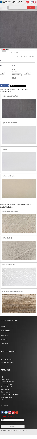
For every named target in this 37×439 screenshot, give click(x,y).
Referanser (4, 335)
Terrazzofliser (5, 379)
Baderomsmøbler (6, 397)
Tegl (2, 377)
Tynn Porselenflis (6, 384)
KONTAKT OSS (5, 331)
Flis (2, 400)
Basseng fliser (5, 389)
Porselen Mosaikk (6, 387)
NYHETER (4, 339)
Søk (31, 8)
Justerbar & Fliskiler (7, 382)
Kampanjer (4, 344)
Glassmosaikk (5, 392)
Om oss (3, 327)
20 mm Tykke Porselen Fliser (10, 394)
